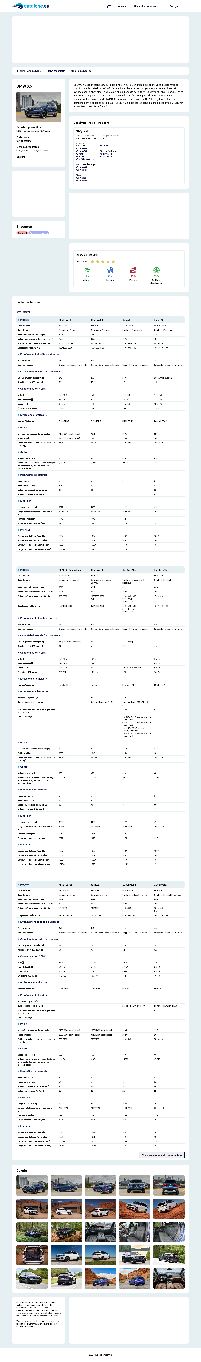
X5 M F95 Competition (85, 159)
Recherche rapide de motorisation (162, 1155)
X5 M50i (79, 154)
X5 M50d (104, 146)
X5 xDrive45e (81, 170)
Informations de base (28, 71)
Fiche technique (56, 71)
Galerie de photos (81, 71)
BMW (21, 86)
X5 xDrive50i (81, 151)
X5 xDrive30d (82, 180)
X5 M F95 (80, 156)
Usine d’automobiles (146, 6)
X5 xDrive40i (81, 148)
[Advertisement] (100, 40)
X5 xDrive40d (106, 156)
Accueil (122, 6)
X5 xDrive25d (82, 178)
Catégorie (175, 6)
